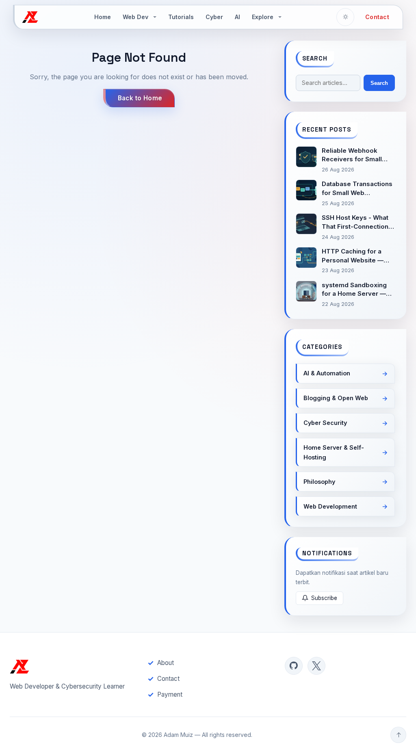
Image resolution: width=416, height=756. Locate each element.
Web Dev (135, 16)
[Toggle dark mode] (345, 17)
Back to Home (140, 98)
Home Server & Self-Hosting (333, 452)
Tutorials (181, 16)
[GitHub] (294, 666)
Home (102, 16)
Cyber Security (325, 422)
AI (237, 16)
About (165, 663)
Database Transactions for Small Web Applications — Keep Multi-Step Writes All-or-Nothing (357, 188)
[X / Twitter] (316, 666)
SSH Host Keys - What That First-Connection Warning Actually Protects (355, 222)
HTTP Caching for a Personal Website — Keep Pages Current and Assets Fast (353, 256)
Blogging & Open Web (335, 397)
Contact (377, 16)
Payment (169, 694)
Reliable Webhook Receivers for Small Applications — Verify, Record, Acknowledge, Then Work (357, 155)
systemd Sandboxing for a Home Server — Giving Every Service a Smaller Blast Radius (356, 290)
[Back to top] (398, 735)
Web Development (330, 506)
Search (379, 83)
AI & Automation (326, 373)
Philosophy (319, 481)
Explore (262, 16)
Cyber (214, 16)
